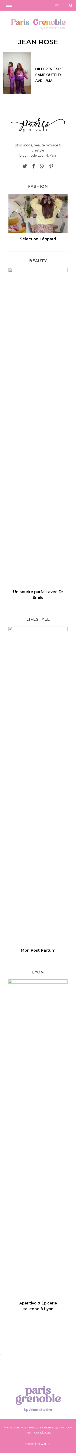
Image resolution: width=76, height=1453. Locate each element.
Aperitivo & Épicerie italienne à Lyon (38, 1306)
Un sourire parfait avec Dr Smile (38, 595)
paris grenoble (38, 1397)
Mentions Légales (39, 1432)
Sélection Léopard (38, 239)
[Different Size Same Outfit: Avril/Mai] (17, 73)
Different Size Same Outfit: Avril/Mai (49, 75)
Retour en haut (36, 1444)
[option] (38, 219)
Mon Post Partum (38, 950)
